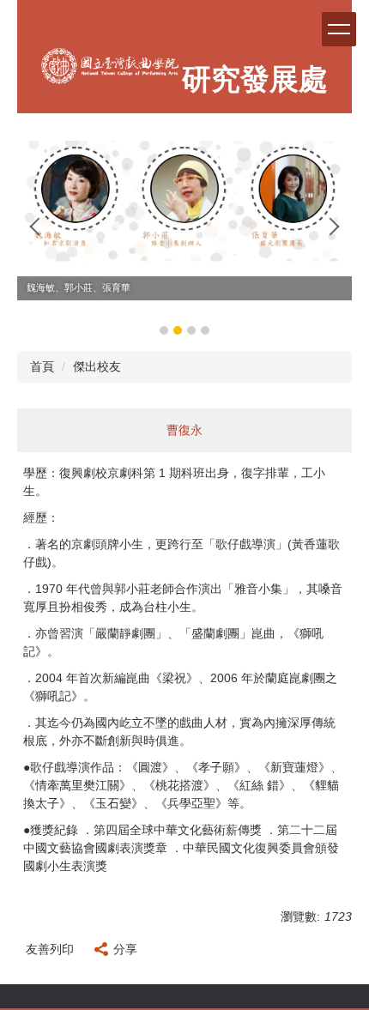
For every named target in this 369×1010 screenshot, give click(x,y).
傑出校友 (97, 366)
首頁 (42, 366)
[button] (38, 226)
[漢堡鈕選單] (339, 29)
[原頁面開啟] (184, 194)
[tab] (164, 330)
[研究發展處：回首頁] (109, 70)
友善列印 (50, 949)
